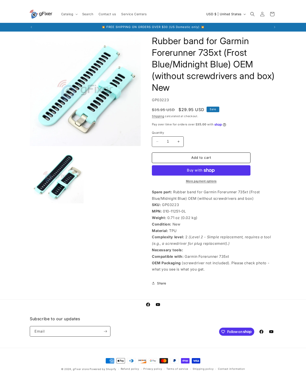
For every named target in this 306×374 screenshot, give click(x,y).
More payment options (201, 181)
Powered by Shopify (103, 369)
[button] (69, 14)
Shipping (158, 116)
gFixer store (81, 369)
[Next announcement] (275, 27)
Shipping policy (203, 368)
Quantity (158, 132)
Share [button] (161, 283)
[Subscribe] (105, 331)
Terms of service (177, 368)
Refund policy (130, 368)
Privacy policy (152, 368)
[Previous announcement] (31, 27)
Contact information (231, 368)
